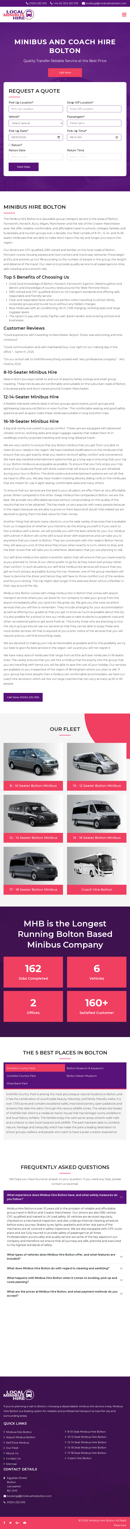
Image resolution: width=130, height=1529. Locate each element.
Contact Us (13, 1458)
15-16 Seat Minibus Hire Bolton (87, 1447)
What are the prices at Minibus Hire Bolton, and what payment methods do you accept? (62, 1293)
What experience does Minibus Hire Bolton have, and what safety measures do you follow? (62, 1197)
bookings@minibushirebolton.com (106, 3)
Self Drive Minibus (17, 1442)
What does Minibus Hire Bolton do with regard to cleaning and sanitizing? (58, 1268)
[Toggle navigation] (124, 14)
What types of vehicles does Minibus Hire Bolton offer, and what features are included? (61, 1256)
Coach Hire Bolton (79, 1458)
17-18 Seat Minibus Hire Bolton (87, 1453)
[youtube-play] (26, 1522)
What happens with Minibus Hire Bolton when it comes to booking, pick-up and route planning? (62, 1280)
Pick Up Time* (77, 131)
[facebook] (6, 1522)
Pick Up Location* (21, 102)
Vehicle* (14, 116)
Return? (17, 145)
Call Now (65, 72)
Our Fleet (12, 1447)
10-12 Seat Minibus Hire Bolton (87, 1436)
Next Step (23, 166)
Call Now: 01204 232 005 (23, 697)
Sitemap (11, 1464)
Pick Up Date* (18, 131)
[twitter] (12, 1522)
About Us (12, 1453)
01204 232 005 (38, 3)
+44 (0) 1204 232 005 (65, 3)
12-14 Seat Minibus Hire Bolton (87, 1442)
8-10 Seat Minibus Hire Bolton (87, 1431)
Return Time (75, 150)
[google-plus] (19, 1522)
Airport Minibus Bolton (20, 1437)
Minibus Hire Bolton (19, 1432)
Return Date (17, 150)
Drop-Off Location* (80, 102)
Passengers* (75, 116)
